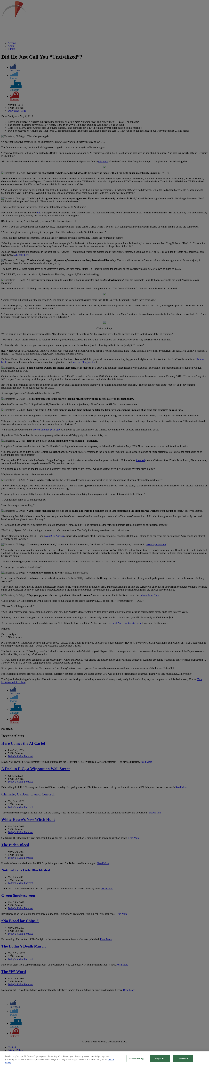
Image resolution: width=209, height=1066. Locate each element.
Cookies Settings (136, 1058)
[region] (104, 1058)
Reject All (159, 1058)
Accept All (183, 1058)
